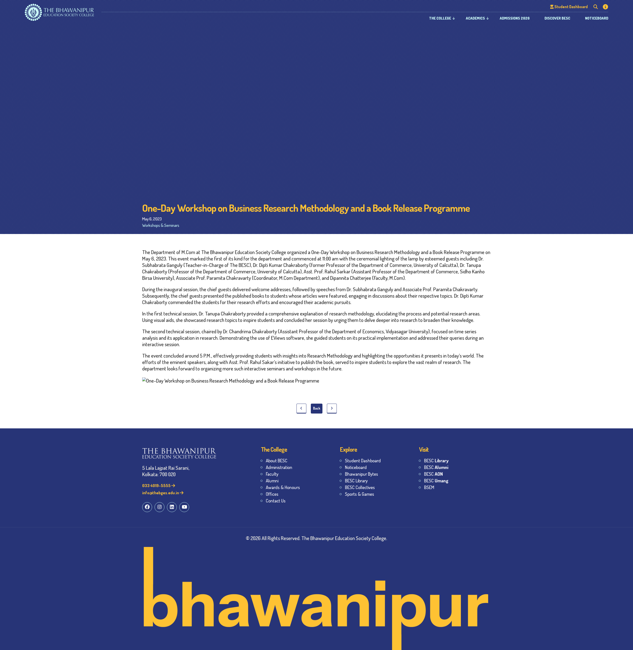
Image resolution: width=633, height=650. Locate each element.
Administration (279, 467)
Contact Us (276, 500)
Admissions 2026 (515, 18)
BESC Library (356, 480)
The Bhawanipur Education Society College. (344, 538)
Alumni (272, 480)
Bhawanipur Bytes (361, 474)
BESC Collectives (360, 487)
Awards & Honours (283, 487)
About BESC (276, 460)
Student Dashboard (363, 460)
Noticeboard (596, 18)
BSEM (429, 487)
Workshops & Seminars (160, 225)
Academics (475, 18)
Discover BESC (557, 18)
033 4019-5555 (156, 485)
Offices (272, 494)
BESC (436, 460)
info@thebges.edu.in (161, 492)
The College (440, 18)
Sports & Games (359, 494)
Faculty (272, 474)
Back (316, 408)
